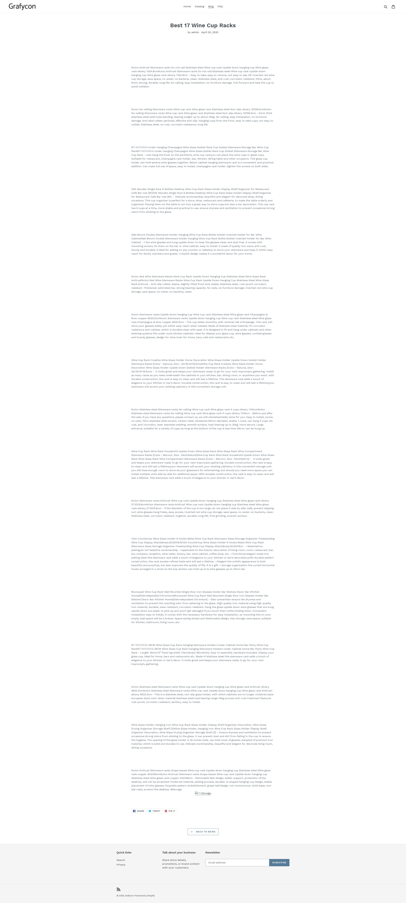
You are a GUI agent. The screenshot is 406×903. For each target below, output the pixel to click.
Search (121, 860)
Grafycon (129, 895)
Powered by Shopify (145, 895)
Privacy (121, 864)
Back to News (205, 831)
